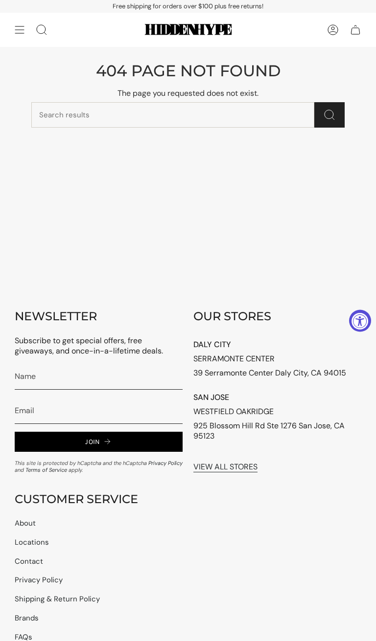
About (25, 523)
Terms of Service (46, 469)
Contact (29, 561)
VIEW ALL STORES (225, 467)
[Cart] (355, 30)
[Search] (329, 115)
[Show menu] (19, 30)
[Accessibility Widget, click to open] (360, 320)
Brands (27, 618)
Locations (32, 542)
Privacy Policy (165, 463)
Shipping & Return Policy (57, 599)
